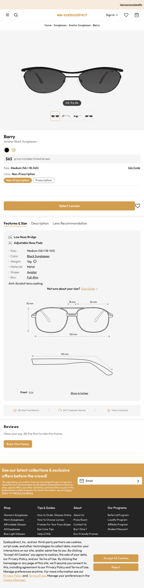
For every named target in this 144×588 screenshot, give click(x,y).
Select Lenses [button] (69, 206)
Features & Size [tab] (15, 223)
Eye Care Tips (45, 529)
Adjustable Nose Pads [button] (28, 243)
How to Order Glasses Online (54, 515)
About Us (79, 515)
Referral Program (118, 515)
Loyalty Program (117, 519)
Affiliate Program (118, 524)
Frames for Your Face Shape (54, 524)
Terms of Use (37, 575)
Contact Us (80, 524)
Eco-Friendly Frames (86, 534)
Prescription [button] (43, 180)
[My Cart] (136, 15)
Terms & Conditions (23, 493)
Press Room (80, 519)
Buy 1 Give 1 (80, 529)
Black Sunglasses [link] (38, 256)
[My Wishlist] (126, 15)
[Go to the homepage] (72, 15)
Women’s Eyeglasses (16, 515)
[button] (72, 103)
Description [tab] (40, 223)
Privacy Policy (12, 575)
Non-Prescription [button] (17, 180)
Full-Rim (32, 277)
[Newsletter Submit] (138, 481)
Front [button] (23, 392)
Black (18, 141)
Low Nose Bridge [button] (25, 237)
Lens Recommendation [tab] (70, 223)
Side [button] (31, 392)
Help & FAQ (43, 534)
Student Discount (118, 529)
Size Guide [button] (88, 289)
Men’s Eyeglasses (14, 519)
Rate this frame (18, 444)
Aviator (9, 141)
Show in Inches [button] (79, 393)
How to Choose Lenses (50, 519)
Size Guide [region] (134, 167)
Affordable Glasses (15, 524)
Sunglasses (29, 141)
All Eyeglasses (12, 529)
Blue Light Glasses (14, 534)
